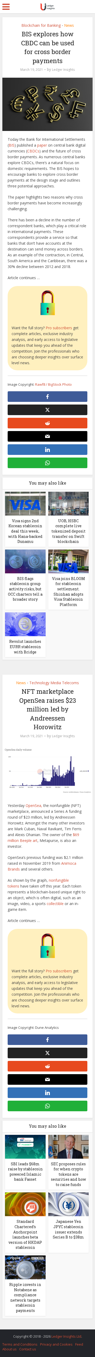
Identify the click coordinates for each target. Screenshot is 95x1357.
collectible (55, 903)
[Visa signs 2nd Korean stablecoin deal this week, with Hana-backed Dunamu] (25, 503)
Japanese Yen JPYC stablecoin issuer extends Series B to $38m (68, 1229)
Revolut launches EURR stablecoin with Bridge (25, 646)
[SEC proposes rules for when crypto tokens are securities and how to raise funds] (68, 1146)
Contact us (27, 1349)
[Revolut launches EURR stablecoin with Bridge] (25, 623)
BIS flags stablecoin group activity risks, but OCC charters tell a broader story (25, 589)
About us (9, 1349)
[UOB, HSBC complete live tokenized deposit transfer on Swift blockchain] (68, 503)
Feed (79, 1344)
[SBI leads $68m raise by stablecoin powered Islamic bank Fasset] (25, 1146)
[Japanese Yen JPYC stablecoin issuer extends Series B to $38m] (68, 1203)
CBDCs (33, 150)
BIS (12, 145)
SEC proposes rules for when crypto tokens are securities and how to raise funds (68, 1174)
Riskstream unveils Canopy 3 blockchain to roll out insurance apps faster (45, 1333)
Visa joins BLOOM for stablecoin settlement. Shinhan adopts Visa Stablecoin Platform (68, 591)
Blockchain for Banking (41, 25)
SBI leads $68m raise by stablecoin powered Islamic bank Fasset (25, 1171)
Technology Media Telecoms (54, 682)
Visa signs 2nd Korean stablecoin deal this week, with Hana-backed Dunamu (25, 531)
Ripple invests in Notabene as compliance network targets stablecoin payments (25, 1297)
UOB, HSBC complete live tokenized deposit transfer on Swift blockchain (68, 531)
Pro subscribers (59, 327)
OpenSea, (34, 805)
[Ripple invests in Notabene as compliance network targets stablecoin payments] (25, 1267)
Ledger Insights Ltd (66, 1336)
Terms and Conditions (19, 1344)
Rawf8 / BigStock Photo (53, 384)
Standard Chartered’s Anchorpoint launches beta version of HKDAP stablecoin (25, 1234)
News (69, 25)
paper (42, 145)
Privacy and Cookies (56, 1344)
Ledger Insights (63, 70)
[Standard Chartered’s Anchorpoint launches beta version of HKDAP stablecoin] (25, 1203)
